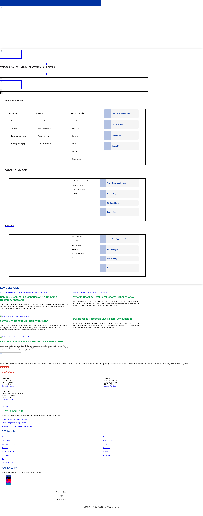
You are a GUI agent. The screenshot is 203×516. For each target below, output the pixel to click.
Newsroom (106, 448)
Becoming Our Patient (9, 444)
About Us (4, 367)
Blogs (3, 459)
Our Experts (6, 440)
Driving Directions (8, 386)
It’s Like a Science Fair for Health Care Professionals (31, 341)
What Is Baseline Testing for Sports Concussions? (103, 297)
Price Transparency (8, 462)
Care (3, 437)
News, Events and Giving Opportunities (15, 419)
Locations (5, 406)
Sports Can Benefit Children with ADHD (24, 320)
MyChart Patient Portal (9, 451)
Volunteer (106, 444)
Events (105, 437)
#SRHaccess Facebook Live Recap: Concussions (102, 318)
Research (5, 448)
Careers (105, 451)
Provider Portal (108, 455)
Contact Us (5, 455)
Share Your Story (108, 440)
